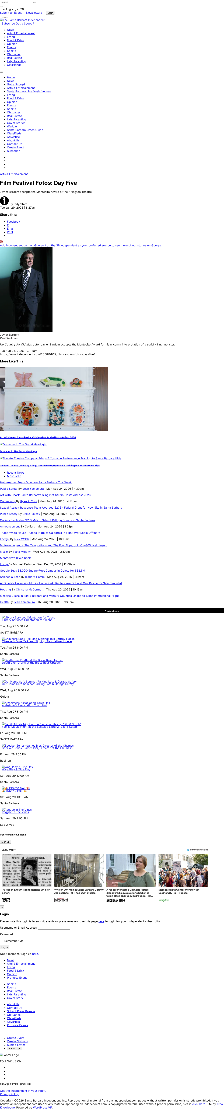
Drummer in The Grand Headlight (18, 451)
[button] (27, 878)
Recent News (15, 472)
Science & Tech (10, 577)
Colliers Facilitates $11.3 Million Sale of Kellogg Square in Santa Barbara (47, 520)
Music (4, 551)
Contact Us (14, 144)
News (10, 30)
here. (35, 954)
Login (50, 13)
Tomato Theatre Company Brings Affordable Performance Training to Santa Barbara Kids (50, 465)
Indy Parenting (16, 61)
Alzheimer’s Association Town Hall (24, 705)
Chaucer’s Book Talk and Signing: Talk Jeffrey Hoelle (37, 641)
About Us (13, 140)
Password (6, 934)
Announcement (10, 526)
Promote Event (17, 977)
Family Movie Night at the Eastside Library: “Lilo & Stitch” (40, 726)
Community (8, 501)
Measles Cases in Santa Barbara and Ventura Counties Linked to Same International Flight (59, 595)
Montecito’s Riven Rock (15, 558)
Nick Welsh (21, 539)
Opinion (12, 44)
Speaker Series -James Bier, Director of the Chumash (37, 748)
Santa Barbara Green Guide (25, 130)
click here (198, 1104)
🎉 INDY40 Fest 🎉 (14, 790)
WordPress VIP (42, 1107)
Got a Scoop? (25, 23)
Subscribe (9, 23)
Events (11, 47)
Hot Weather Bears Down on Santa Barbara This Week (36, 482)
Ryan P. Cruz (28, 501)
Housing (6, 589)
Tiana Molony (22, 551)
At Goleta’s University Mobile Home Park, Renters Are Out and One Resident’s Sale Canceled (61, 583)
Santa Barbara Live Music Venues (29, 91)
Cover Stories (16, 123)
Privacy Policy (9, 1094)
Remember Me (13, 941)
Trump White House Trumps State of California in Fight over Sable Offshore (50, 532)
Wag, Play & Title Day (16, 769)
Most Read (14, 476)
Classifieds (14, 65)
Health (4, 602)
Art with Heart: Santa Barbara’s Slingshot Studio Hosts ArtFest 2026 (38, 437)
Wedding (13, 126)
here (101, 921)
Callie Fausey (31, 514)
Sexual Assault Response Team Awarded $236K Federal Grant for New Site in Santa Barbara (61, 507)
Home (11, 77)
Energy (5, 539)
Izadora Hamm (35, 577)
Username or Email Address (18, 927)
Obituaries (13, 54)
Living (11, 37)
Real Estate (14, 58)
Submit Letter (16, 1045)
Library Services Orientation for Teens (27, 620)
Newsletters (34, 12)
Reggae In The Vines (15, 812)
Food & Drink (15, 40)
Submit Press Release (21, 1011)
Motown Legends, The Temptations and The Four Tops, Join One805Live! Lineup (53, 545)
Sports (11, 51)
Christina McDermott (30, 589)
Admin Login (14, 1048)
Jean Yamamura (33, 488)
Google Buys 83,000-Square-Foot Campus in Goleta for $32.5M (42, 570)
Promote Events (17, 1025)
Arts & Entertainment (21, 33)
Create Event (15, 147)
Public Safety (9, 488)
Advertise (13, 137)
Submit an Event (11, 12)
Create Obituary (17, 1041)
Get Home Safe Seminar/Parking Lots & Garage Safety (38, 684)
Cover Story (15, 998)
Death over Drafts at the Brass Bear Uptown (31, 662)
